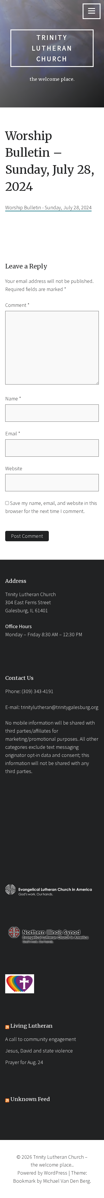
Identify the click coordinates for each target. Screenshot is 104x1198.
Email (12, 433)
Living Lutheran (31, 1025)
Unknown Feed (30, 1099)
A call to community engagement (40, 1039)
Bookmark (24, 1181)
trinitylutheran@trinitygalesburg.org (59, 707)
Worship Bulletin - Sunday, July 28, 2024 (48, 207)
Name (13, 398)
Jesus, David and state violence (39, 1050)
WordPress (55, 1172)
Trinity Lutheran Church (52, 48)
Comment (17, 305)
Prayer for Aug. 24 (24, 1062)
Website (13, 468)
